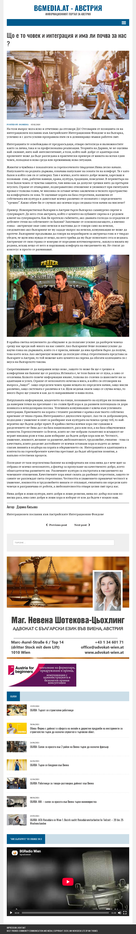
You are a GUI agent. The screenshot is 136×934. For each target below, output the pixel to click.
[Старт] (11, 912)
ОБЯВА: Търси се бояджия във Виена (49, 765)
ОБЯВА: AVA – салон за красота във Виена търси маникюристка (63, 802)
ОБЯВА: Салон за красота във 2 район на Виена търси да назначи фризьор (69, 747)
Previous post (58, 525)
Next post (80, 525)
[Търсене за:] (63, 542)
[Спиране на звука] (119, 912)
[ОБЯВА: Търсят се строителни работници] (17, 713)
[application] (68, 881)
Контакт (22, 927)
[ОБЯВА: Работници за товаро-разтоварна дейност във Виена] (17, 786)
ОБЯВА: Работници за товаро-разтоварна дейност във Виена (62, 783)
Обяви (13, 696)
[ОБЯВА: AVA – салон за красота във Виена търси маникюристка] (17, 805)
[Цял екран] (125, 912)
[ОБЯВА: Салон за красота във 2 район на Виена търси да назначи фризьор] (17, 750)
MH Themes (93, 930)
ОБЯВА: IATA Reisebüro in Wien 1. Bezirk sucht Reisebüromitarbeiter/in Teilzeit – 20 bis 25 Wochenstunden (76, 821)
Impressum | (12, 927)
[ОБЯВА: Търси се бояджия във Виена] (17, 768)
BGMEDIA (24, 124)
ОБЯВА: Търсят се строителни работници (51, 710)
